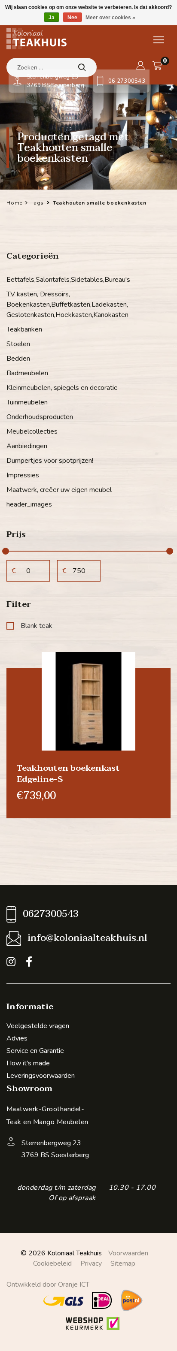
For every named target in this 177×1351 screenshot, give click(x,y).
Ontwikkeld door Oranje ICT (47, 1284)
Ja (52, 18)
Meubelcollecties (32, 431)
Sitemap (122, 1263)
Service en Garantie (35, 1050)
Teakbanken (24, 329)
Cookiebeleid (52, 1263)
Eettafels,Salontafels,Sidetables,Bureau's (68, 279)
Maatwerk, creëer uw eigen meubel (59, 490)
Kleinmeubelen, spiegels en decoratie (62, 387)
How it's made (28, 1063)
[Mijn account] (140, 65)
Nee (72, 18)
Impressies (22, 475)
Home (14, 202)
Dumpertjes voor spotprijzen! (49, 460)
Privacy (91, 1263)
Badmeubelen (27, 373)
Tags (37, 202)
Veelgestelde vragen (37, 1026)
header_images (29, 504)
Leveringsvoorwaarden (40, 1075)
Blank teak (36, 625)
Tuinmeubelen (27, 402)
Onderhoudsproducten (39, 417)
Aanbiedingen (26, 446)
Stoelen (18, 344)
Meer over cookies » (110, 18)
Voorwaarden (128, 1253)
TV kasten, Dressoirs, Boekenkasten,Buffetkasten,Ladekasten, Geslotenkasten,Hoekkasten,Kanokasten (67, 305)
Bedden (18, 358)
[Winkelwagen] (157, 65)
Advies (16, 1038)
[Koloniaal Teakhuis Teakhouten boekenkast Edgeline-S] (88, 700)
